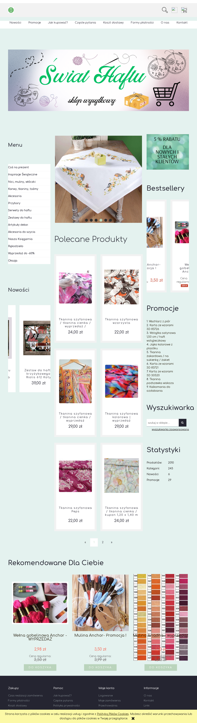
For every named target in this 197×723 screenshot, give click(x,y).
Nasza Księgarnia (20, 239)
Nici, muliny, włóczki (22, 181)
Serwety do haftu (19, 210)
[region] (98, 80)
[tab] (86, 220)
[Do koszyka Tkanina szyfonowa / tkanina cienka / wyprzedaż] (75, 350)
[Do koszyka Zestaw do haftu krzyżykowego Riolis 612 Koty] (29, 307)
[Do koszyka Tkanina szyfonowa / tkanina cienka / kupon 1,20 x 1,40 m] (121, 445)
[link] (98, 179)
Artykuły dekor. (18, 224)
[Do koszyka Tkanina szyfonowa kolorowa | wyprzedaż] (121, 350)
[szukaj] (165, 10)
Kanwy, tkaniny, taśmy (23, 189)
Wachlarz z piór (159, 321)
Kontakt (149, 700)
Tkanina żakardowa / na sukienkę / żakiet (158, 356)
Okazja (12, 260)
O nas (148, 695)
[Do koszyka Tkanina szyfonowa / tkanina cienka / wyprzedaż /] (75, 256)
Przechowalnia (107, 705)
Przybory (14, 203)
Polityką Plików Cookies (113, 714)
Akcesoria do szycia (21, 232)
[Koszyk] (185, 10)
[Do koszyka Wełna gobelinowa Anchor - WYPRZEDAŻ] (168, 201)
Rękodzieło (15, 246)
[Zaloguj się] (174, 10)
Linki (146, 705)
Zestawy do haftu (20, 217)
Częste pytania (63, 700)
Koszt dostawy (17, 705)
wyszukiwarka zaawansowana (170, 429)
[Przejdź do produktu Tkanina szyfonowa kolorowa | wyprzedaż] (121, 381)
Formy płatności (19, 700)
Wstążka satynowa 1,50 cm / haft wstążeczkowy (161, 337)
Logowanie (105, 695)
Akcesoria (15, 196)
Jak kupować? (62, 695)
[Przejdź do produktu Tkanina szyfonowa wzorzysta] (121, 287)
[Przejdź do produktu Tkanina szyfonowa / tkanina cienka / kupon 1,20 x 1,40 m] (121, 475)
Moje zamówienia (109, 700)
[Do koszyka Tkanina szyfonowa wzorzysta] (121, 256)
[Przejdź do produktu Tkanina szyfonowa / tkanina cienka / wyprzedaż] (75, 381)
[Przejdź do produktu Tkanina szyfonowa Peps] (75, 475)
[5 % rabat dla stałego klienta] (168, 151)
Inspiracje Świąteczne (22, 174)
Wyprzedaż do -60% (21, 253)
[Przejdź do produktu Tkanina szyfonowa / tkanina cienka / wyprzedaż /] (75, 287)
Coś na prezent (18, 167)
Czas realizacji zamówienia (25, 695)
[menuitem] (15, 22)
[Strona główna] (11, 10)
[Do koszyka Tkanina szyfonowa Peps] (75, 445)
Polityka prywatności (66, 705)
